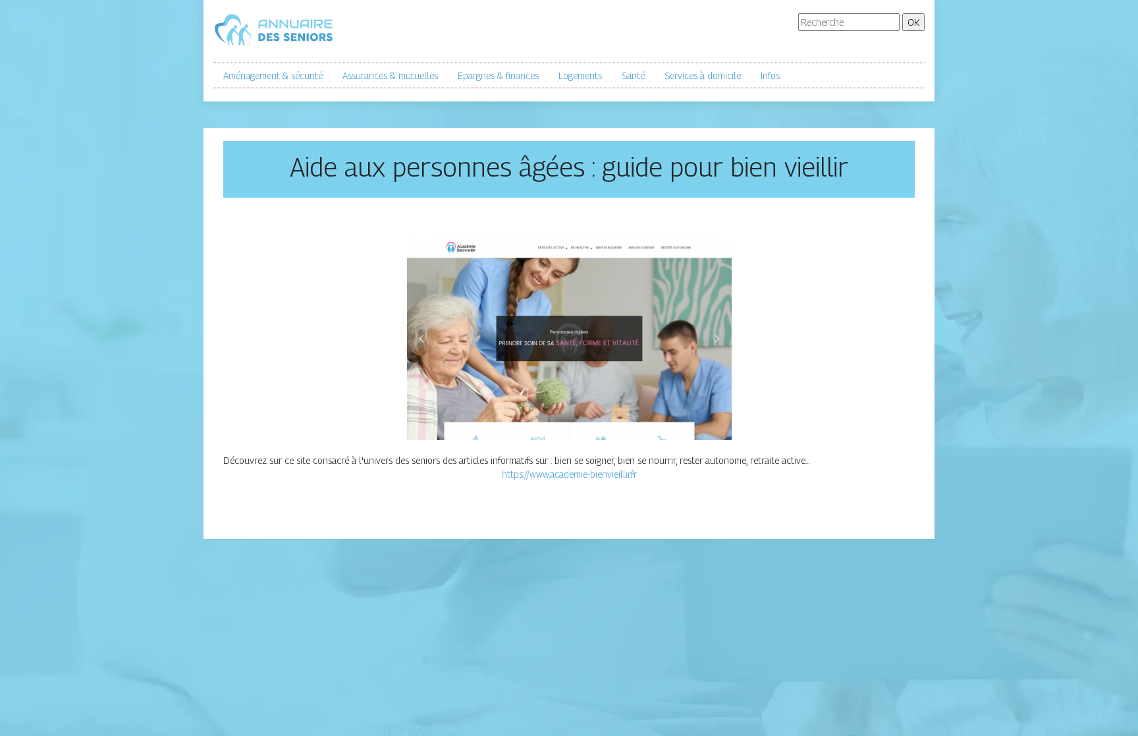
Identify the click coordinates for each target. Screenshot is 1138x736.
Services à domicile (702, 75)
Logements (580, 75)
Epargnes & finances (498, 75)
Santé (633, 75)
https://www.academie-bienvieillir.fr (569, 474)
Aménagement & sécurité (273, 75)
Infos (770, 75)
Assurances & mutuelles (390, 75)
